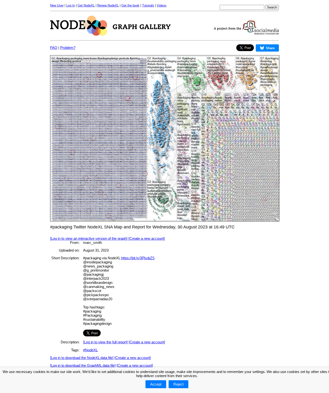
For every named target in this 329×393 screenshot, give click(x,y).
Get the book (130, 5)
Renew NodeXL (108, 5)
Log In (70, 5)
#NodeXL (90, 350)
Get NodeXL (86, 5)
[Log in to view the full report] (105, 342)
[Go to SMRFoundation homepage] (246, 33)
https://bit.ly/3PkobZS (138, 258)
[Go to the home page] (110, 34)
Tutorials (148, 5)
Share (270, 48)
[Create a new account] (146, 238)
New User (57, 5)
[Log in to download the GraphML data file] (83, 365)
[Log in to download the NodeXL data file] (81, 358)
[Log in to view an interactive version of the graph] (88, 238)
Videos (161, 5)
